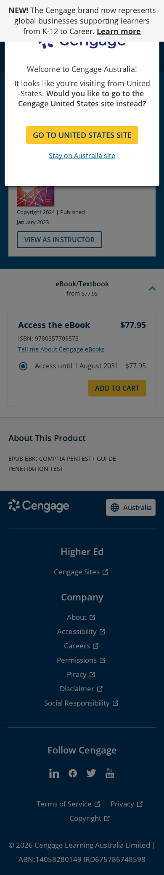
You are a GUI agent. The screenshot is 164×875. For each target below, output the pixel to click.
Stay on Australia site (82, 155)
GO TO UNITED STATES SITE (82, 135)
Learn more (119, 31)
